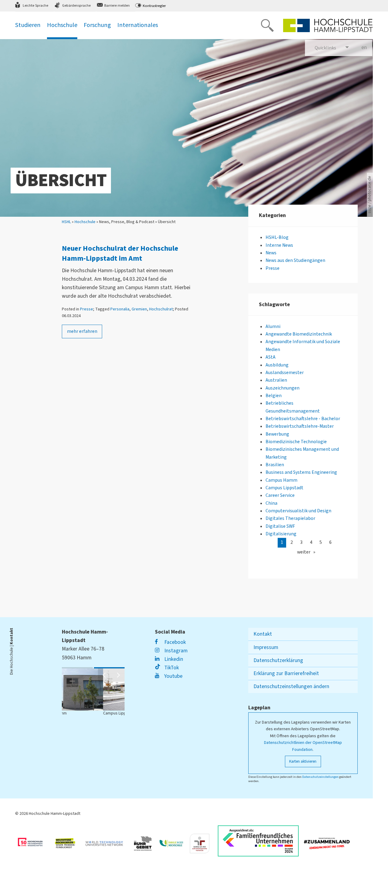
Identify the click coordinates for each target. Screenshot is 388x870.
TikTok (171, 667)
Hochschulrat (161, 309)
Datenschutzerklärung (278, 660)
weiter (303, 552)
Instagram (175, 650)
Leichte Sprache (35, 5)
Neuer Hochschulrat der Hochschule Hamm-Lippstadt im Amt (120, 253)
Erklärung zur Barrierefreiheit (286, 673)
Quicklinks (325, 48)
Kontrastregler (154, 5)
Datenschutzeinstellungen (320, 777)
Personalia (119, 309)
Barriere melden (117, 5)
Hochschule (85, 222)
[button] (104, 675)
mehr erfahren (82, 331)
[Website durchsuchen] (267, 25)
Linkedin (173, 659)
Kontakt (262, 634)
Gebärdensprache (76, 5)
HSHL (66, 222)
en (366, 47)
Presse (86, 309)
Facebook (174, 642)
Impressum (265, 647)
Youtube (172, 676)
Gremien (139, 309)
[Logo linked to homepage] (328, 25)
